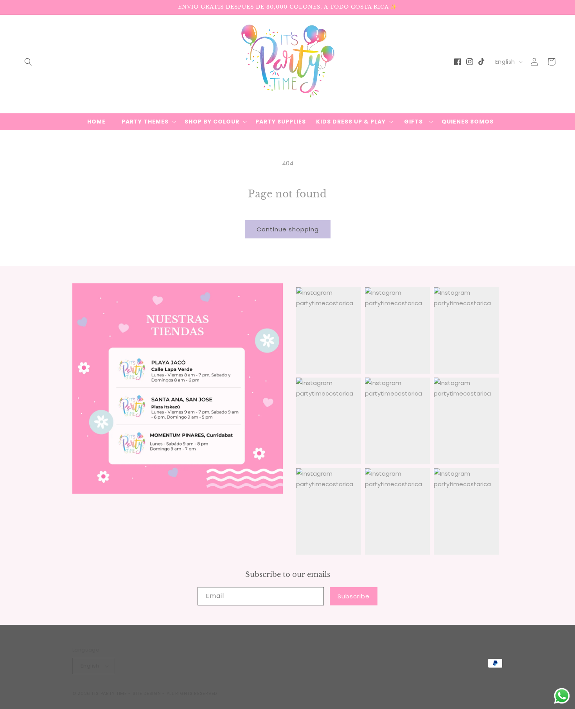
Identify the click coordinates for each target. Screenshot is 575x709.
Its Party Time (109, 693)
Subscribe (354, 596)
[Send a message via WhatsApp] (562, 696)
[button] (28, 61)
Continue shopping (288, 229)
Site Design (147, 693)
